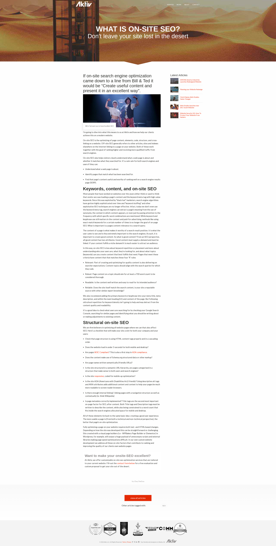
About (186, 5)
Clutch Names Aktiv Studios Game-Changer (189, 98)
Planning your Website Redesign (191, 89)
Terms (124, 542)
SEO (164, 506)
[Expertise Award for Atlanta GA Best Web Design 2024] (96, 535)
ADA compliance (139, 352)
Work (179, 5)
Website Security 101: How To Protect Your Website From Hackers (190, 115)
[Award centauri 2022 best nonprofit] (124, 536)
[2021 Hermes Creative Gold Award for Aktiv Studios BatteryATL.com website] (152, 531)
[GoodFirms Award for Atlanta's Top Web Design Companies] (180, 535)
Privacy (129, 542)
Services (170, 5)
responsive (99, 376)
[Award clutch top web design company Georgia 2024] (110, 536)
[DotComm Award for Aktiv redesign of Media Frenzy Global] (166, 531)
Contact (196, 5)
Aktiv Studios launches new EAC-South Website (189, 107)
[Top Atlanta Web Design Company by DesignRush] (138, 536)
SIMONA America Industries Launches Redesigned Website (190, 81)
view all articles (138, 498)
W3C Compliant (101, 352)
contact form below (126, 463)
